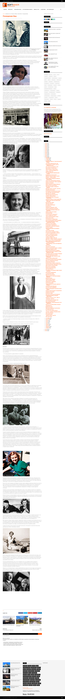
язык (38, 685)
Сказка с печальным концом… (52, 234)
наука (55, 88)
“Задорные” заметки (50, 298)
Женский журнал (17, 9)
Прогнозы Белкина (49, 312)
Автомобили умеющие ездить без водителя (52, 210)
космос (55, 85)
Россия (50, 74)
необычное (47, 90)
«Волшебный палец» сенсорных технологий (52, 198)
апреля (47, 324)
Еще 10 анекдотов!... (48, 133)
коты (59, 85)
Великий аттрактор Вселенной (54, 37)
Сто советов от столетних (50, 107)
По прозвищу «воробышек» (51, 224)
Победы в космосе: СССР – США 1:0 (53, 297)
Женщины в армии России (51, 249)
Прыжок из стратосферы (51, 223)
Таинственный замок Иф (52, 41)
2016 (46, 152)
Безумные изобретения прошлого (54, 45)
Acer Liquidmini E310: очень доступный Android (53, 67)
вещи (55, 76)
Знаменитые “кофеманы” (51, 281)
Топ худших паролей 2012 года (52, 163)
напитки (34, 676)
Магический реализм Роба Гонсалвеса (53, 220)
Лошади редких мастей (52, 49)
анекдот (46, 76)
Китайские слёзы (49, 293)
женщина (53, 79)
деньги (60, 78)
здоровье (50, 81)
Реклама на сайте (25, 687)
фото (55, 99)
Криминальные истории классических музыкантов (53, 63)
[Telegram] (54, 19)
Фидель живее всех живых (51, 211)
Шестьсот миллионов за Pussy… (52, 260)
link (3, 610)
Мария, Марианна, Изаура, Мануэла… (53, 184)
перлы (58, 90)
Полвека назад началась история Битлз (54, 290)
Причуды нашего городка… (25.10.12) (53, 188)
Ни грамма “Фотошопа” (50, 204)
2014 (46, 154)
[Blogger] (50, 19)
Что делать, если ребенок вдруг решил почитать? (54, 271)
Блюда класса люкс (50, 217)
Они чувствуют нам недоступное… (53, 192)
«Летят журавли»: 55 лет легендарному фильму (54, 244)
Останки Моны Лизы (50, 273)
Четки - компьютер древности (52, 170)
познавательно (52, 92)
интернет (52, 83)
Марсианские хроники (50, 274)
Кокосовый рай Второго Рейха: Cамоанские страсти (52, 222)
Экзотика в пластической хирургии (53, 294)
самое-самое (53, 95)
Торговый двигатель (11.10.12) (51, 254)
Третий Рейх (20, 13)
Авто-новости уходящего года (52, 166)
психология (38, 679)
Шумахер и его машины (50, 193)
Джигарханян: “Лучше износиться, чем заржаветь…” (53, 303)
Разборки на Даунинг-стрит (51, 207)
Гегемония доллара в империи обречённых (52, 296)
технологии (47, 99)
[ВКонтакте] (44, 19)
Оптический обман (49, 282)
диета (49, 79)
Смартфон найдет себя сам (51, 237)
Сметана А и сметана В (50, 246)
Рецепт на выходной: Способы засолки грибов (53, 289)
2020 (46, 147)
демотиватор (54, 78)
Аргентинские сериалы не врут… (52, 231)
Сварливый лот (49, 305)
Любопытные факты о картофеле (54, 29)
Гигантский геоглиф (50, 230)
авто (58, 74)
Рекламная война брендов (51, 286)
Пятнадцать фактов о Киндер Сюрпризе (54, 253)
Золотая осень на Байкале (51, 287)
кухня (32, 674)
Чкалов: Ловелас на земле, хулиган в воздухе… (53, 284)
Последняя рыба (49, 314)
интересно (47, 83)
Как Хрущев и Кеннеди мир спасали (53, 191)
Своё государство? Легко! (51, 215)
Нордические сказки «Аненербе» (20, 625)
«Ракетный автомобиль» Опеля (52, 216)
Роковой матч (48, 206)
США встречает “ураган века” (52, 169)
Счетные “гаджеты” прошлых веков (53, 311)
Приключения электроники (51, 185)
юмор (35, 685)
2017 (46, 150)
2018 (46, 149)
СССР (55, 74)
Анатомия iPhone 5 (49, 269)
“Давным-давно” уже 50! (51, 315)
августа (47, 319)
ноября (47, 159)
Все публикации (50, 9)
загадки (46, 81)
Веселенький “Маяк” (50, 202)
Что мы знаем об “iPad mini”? (51, 214)
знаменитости (7, 13)
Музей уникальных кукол (51, 267)
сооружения (51, 97)
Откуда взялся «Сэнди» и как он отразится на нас (52, 165)
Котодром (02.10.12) (49, 309)
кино (45, 85)
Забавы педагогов (49, 171)
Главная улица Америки (50, 279)
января (47, 327)
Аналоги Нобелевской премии (52, 208)
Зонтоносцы (48, 245)
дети (45, 79)
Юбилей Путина (49, 278)
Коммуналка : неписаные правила (52, 226)
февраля (48, 326)
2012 (46, 156)
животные (59, 79)
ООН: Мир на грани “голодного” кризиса (52, 187)
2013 (46, 155)
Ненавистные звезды (50, 291)
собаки (59, 95)
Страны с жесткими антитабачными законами (53, 201)
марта (47, 325)
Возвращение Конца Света (51, 174)
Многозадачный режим (50, 301)
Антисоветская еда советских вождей (53, 259)
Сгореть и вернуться (50, 236)
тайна (56, 97)
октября (47, 160)
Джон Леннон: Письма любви (51, 265)
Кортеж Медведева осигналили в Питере (52, 229)
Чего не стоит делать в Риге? (52, 310)
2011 (46, 329)
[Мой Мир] (47, 19)
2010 (46, 330)
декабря (48, 157)
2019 (46, 148)
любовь (15, 13)
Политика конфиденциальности (28, 688)
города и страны (48, 78)
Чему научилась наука (50, 280)
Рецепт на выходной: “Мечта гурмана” (53, 181)
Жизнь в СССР (36, 9)
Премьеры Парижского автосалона (53, 308)
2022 (46, 144)
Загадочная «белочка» (50, 261)
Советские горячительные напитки (53, 180)
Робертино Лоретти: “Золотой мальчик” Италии (54, 162)
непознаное (52, 90)
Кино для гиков (49, 316)
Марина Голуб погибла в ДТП (51, 258)
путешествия (47, 95)
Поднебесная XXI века (50, 189)
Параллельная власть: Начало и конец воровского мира (53, 252)
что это (30, 685)
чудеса (59, 99)
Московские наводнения (51, 272)
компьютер (50, 85)
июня (47, 321)
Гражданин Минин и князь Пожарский (53, 199)
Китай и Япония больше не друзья (53, 250)
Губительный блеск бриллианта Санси (53, 264)
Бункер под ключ (49, 306)
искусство (57, 83)
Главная (5, 9)
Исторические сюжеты (27, 9)
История (12, 13)
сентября (48, 318)
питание (46, 92)
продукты (58, 92)
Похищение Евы (10, 16)
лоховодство (37, 674)
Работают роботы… (49, 203)
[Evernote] (53, 19)
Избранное (10, 9)
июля (47, 320)
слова (38, 681)
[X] (48, 19)
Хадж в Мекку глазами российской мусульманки (53, 179)
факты (51, 99)
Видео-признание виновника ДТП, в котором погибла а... (53, 242)
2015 (46, 153)
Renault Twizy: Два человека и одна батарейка (53, 256)
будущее (50, 76)
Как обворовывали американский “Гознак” (52, 173)
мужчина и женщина (48, 88)
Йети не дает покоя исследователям (53, 240)
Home (4, 13)
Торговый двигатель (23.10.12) (52, 194)
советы (46, 97)
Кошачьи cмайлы (49, 227)
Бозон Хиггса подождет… (51, 266)
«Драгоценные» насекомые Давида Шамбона (53, 276)
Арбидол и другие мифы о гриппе (52, 176)
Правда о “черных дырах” (51, 177)
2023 (46, 143)
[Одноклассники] (46, 19)
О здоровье (43, 9)
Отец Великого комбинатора (51, 219)
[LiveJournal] (51, 19)
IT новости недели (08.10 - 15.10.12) (52, 232)
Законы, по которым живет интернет (53, 304)
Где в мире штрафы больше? (51, 235)
